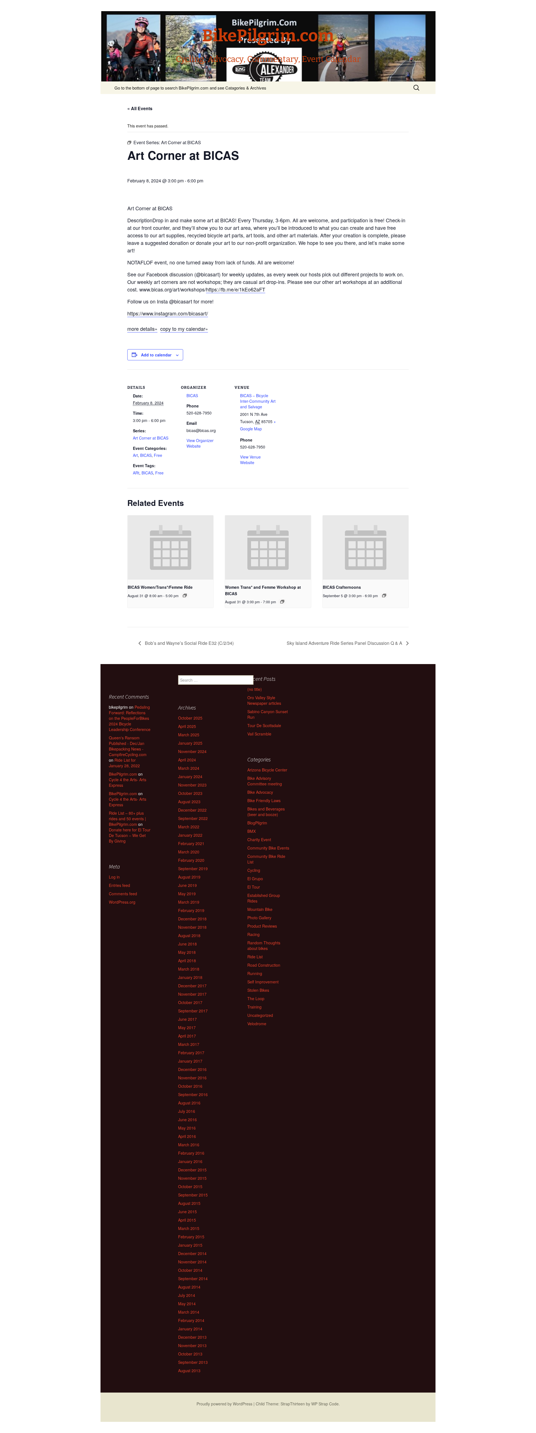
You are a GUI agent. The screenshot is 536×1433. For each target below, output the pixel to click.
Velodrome (256, 1023)
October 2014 (190, 1270)
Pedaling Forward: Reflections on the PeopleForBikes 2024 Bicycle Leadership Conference (129, 718)
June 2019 (187, 885)
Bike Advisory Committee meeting (264, 781)
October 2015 (190, 1186)
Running (254, 973)
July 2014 (186, 1295)
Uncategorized (260, 1015)
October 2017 (190, 1002)
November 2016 (192, 1077)
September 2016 (193, 1094)
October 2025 (190, 718)
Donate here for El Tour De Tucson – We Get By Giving (129, 835)
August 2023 (189, 801)
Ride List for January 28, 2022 (124, 762)
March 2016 (188, 1144)
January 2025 (190, 743)
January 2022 (190, 835)
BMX (251, 831)
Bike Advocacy (260, 792)
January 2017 (190, 1061)
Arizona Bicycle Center (267, 770)
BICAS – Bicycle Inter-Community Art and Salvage (258, 401)
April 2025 (187, 726)
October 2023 (190, 793)
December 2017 (192, 985)
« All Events (139, 108)
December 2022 (192, 810)
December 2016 (192, 1069)
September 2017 (193, 1011)
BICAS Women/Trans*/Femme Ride (160, 587)
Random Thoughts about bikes (263, 945)
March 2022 (188, 826)
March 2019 (188, 902)
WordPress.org (122, 902)
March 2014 (188, 1312)
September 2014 (193, 1278)
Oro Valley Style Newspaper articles (264, 700)
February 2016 (191, 1153)
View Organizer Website (200, 443)
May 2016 (187, 1128)
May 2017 (187, 1027)
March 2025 (188, 734)
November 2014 (192, 1262)
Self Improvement (263, 982)
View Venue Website (250, 459)
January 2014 (190, 1328)
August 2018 (189, 935)
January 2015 (190, 1245)
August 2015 (189, 1203)
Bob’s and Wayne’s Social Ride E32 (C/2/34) (189, 643)
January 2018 (190, 977)
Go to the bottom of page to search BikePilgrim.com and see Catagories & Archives (190, 88)
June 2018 (187, 944)
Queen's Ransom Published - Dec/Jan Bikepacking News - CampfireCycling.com (128, 746)
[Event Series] (185, 595)
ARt (136, 473)
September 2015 (193, 1195)
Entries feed (119, 885)
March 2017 (188, 1044)
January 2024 (190, 776)
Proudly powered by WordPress (224, 1404)
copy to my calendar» (184, 328)
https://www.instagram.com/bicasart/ (167, 313)
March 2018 (188, 969)
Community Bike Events (268, 848)
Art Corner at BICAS (150, 438)
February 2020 (191, 860)
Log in (114, 877)
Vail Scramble (259, 734)
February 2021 (191, 843)
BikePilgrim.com (123, 774)
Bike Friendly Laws (264, 800)
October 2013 (190, 1354)
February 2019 (191, 910)
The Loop (255, 998)
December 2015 (192, 1170)
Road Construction (263, 965)
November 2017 (192, 994)
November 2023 (192, 785)
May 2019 (187, 893)
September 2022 (193, 818)
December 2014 (192, 1253)
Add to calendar (156, 355)
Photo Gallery (259, 917)
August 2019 (189, 877)
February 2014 (191, 1320)
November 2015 (192, 1178)
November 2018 (192, 927)
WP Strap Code (325, 1404)
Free (158, 455)
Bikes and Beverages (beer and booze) (266, 811)
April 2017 (187, 1036)
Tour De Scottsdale (264, 725)
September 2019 (193, 868)
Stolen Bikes (258, 990)
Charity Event (259, 839)
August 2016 (189, 1103)
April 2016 (187, 1136)
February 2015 (191, 1236)
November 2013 (192, 1345)
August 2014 (189, 1287)
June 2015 (187, 1211)
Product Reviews (262, 926)
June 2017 (187, 1019)
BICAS (146, 455)
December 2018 (192, 918)
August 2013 (189, 1370)
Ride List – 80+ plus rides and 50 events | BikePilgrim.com (127, 818)
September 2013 (193, 1362)
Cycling (253, 870)
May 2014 (187, 1303)
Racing (253, 934)
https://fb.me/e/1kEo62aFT (235, 289)
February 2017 (191, 1052)
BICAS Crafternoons (342, 587)
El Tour (253, 887)
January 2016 (190, 1161)
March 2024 (188, 768)
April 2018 (187, 960)
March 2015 (188, 1228)
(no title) (254, 689)
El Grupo (255, 878)
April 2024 (187, 760)
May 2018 (187, 952)
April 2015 (187, 1220)
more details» (142, 328)
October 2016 (190, 1086)
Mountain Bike (259, 909)
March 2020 (188, 852)
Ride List (255, 956)
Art (135, 455)
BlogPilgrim (257, 823)
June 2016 (187, 1119)
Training (254, 1007)
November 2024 (192, 751)
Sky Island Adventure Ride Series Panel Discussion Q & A (345, 643)
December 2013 (192, 1337)
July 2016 (186, 1111)
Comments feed (123, 893)
